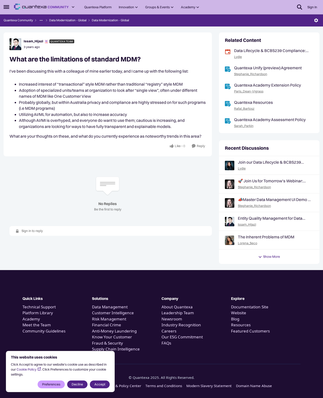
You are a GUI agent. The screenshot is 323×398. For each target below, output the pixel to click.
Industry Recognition (181, 325)
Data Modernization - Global (68, 20)
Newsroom (172, 319)
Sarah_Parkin (243, 126)
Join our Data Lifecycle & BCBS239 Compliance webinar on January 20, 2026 (271, 162)
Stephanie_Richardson (250, 74)
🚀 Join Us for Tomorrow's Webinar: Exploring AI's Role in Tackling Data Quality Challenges (270, 181)
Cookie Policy (26, 369)
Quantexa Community (18, 20)
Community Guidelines (43, 331)
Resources (241, 325)
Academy (31, 319)
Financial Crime (106, 325)
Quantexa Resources (253, 102)
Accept (99, 384)
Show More (271, 256)
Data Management (110, 307)
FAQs (166, 343)
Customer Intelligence (113, 312)
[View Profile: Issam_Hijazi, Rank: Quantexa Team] (15, 44)
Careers (169, 331)
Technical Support (39, 307)
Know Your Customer (112, 337)
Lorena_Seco (247, 243)
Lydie (238, 57)
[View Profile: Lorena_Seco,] (229, 240)
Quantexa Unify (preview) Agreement (268, 67)
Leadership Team (178, 312)
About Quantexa (177, 307)
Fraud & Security (107, 343)
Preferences (51, 384)
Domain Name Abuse (254, 385)
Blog (235, 319)
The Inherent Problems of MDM (266, 236)
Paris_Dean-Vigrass (248, 91)
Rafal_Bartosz (244, 108)
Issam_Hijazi (33, 41)
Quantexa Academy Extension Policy (267, 85)
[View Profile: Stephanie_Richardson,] (229, 184)
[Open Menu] (316, 20)
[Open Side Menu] (6, 7)
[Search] (299, 7)
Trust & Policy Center (123, 385)
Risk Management (109, 319)
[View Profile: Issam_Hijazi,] (229, 221)
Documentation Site (249, 307)
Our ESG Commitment (182, 337)
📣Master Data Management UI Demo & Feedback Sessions (274, 199)
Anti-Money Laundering (114, 331)
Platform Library (37, 312)
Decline (77, 384)
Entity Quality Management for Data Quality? (270, 218)
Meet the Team (36, 325)
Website (238, 312)
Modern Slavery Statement (209, 385)
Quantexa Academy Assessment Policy (270, 119)
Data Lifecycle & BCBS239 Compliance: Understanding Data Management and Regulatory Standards (270, 50)
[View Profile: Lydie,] (229, 165)
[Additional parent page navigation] (41, 20)
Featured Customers (250, 331)
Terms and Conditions (163, 385)
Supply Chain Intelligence (116, 349)
